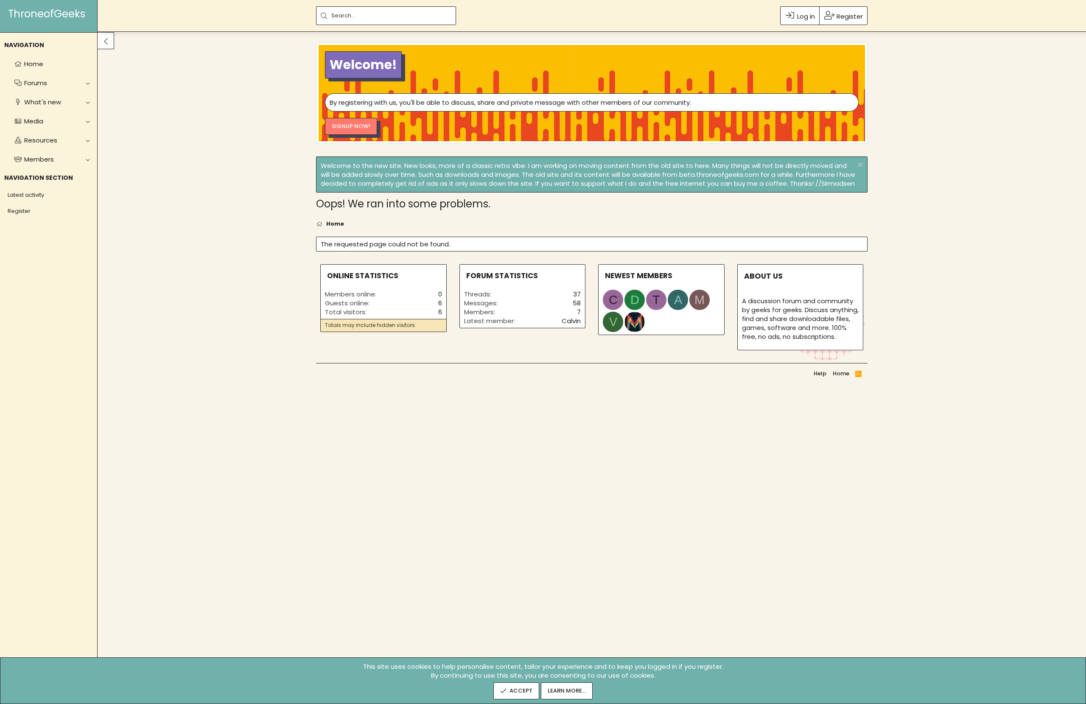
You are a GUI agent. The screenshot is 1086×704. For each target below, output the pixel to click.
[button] (87, 82)
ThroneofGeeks (46, 14)
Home (841, 373)
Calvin (571, 320)
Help (820, 373)
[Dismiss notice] (859, 165)
